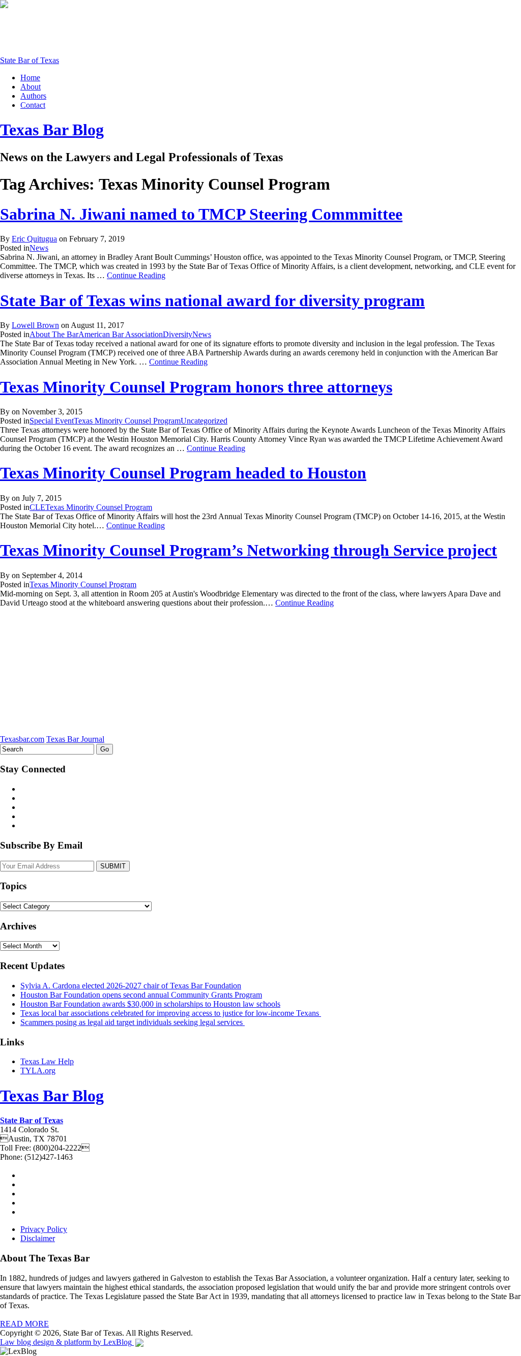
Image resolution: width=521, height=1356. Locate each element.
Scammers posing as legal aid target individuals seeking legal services (132, 1022)
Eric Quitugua (34, 238)
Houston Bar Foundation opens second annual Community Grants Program (141, 994)
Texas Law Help (47, 1061)
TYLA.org (37, 1070)
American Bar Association (120, 334)
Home (30, 77)
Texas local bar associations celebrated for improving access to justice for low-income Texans (170, 1013)
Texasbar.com (22, 739)
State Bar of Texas (29, 60)
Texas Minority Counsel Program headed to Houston (183, 473)
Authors (33, 96)
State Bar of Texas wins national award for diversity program (212, 300)
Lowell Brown (35, 325)
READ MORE (24, 1323)
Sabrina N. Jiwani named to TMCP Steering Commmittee (201, 214)
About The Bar (54, 334)
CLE (37, 507)
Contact (32, 105)
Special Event (52, 420)
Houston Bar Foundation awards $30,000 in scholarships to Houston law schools (150, 1004)
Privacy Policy (43, 1229)
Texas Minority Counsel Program (127, 420)
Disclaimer (37, 1238)
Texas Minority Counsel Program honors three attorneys (196, 387)
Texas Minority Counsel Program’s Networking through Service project (248, 550)
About (30, 86)
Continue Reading (136, 275)
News (39, 248)
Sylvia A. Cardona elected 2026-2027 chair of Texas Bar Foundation (130, 985)
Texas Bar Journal (75, 739)
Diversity (177, 334)
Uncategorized (204, 420)
